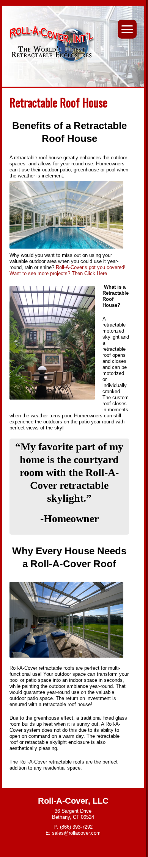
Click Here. (97, 273)
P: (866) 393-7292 (73, 827)
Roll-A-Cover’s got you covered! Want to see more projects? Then (67, 270)
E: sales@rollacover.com (73, 833)
